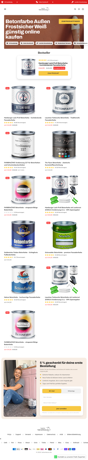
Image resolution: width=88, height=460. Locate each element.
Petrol (52, 442)
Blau (59, 442)
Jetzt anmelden (61, 409)
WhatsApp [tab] (71, 391)
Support (18, 434)
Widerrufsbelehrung (74, 434)
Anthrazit (76, 442)
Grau (67, 442)
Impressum (39, 434)
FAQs (9, 434)
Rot (12, 442)
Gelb (5, 442)
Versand (28, 434)
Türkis (44, 442)
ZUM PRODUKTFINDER (71, 21)
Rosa (19, 442)
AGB (61, 434)
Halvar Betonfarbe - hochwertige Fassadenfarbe (22, 297)
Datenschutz (51, 434)
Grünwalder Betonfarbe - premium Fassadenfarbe (63, 252)
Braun (28, 442)
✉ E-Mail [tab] (51, 391)
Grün (35, 442)
